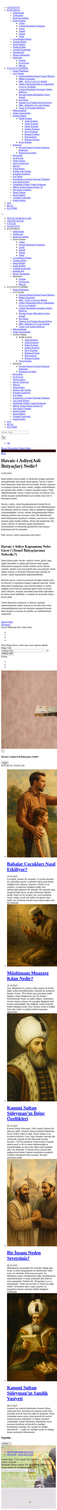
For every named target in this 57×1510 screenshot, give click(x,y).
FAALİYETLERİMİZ (17, 68)
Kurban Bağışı (19, 116)
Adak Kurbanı (31, 121)
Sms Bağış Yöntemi (22, 190)
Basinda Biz (18, 52)
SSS (9, 203)
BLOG (10, 205)
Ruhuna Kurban (32, 134)
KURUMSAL (13, 10)
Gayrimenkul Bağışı (22, 39)
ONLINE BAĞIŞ (15, 221)
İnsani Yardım (19, 20)
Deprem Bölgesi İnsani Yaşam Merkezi (37, 76)
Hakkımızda (18, 12)
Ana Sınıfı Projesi (21, 182)
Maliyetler (17, 57)
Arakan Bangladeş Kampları (32, 26)
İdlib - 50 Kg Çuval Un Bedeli (33, 81)
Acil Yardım (18, 73)
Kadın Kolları (19, 47)
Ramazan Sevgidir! (27, 153)
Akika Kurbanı (31, 123)
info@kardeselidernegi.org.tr (20, 1452)
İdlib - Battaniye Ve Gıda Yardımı (34, 105)
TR (3, 438)
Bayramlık (18, 155)
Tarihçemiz (18, 15)
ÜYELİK (11, 223)
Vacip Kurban (25, 142)
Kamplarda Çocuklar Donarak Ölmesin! (31, 179)
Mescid (22, 65)
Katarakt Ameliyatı (21, 174)
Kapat (4, 763)
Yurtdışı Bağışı (19, 42)
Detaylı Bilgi (7, 622)
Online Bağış (25, 448)
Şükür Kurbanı (31, 126)
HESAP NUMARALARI (19, 218)
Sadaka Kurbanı (32, 129)
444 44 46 (11, 1454)
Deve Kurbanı (31, 131)
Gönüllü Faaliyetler (22, 49)
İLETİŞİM (12, 208)
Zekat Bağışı (19, 168)
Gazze (22, 28)
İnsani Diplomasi (20, 71)
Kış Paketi (23, 100)
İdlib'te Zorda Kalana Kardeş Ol (28, 187)
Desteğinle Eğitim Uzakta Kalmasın (29, 184)
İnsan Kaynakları (21, 18)
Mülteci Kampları (27, 79)
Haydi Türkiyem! (21, 163)
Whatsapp (5, 624)
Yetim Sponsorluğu (22, 113)
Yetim (21, 36)
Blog (3, 453)
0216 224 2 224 (25, 1454)
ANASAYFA (13, 7)
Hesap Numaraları (21, 55)
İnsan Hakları (19, 44)
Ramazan (17, 145)
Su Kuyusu (24, 63)
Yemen (22, 34)
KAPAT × (6, 1444)
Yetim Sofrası (19, 160)
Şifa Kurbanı (30, 137)
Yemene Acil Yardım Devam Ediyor (35, 102)
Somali (22, 31)
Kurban (22, 60)
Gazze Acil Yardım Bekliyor (32, 108)
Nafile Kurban (25, 118)
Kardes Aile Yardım (22, 171)
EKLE (32, 1470)
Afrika (22, 23)
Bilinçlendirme (19, 110)
